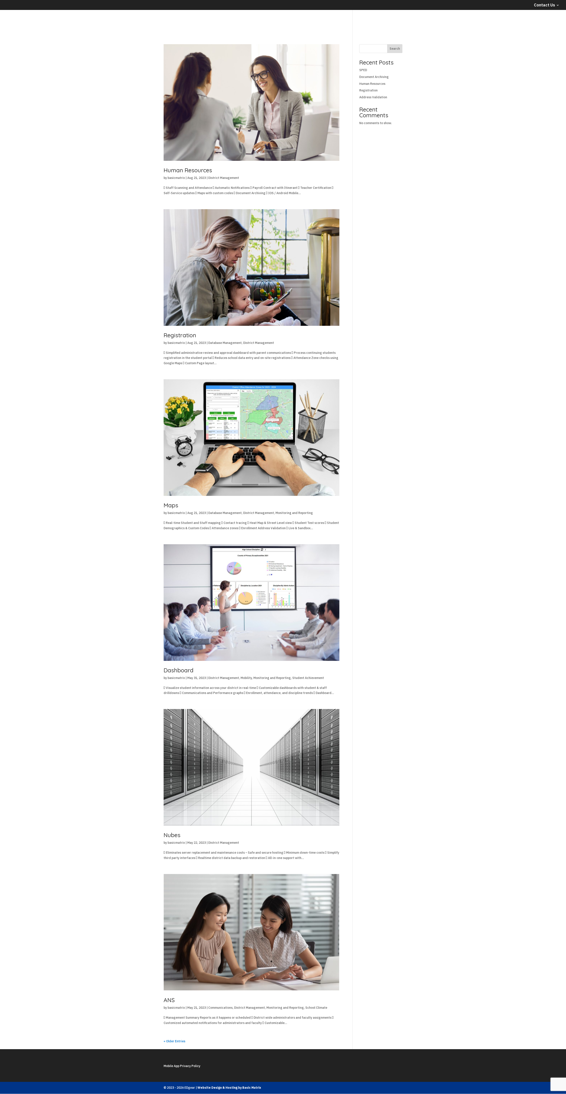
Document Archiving (374, 77)
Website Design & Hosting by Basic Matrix (229, 1088)
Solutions (521, 21)
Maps (171, 505)
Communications (220, 1008)
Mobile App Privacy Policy (182, 1066)
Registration (180, 335)
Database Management (225, 343)
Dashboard (178, 670)
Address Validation (373, 97)
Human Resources (188, 170)
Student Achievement (308, 678)
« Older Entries (174, 1041)
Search (395, 49)
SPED (363, 70)
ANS (169, 1000)
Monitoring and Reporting (294, 513)
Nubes (172, 835)
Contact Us (544, 5)
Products (549, 21)
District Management (223, 178)
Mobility (246, 678)
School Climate (316, 1008)
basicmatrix (176, 178)
